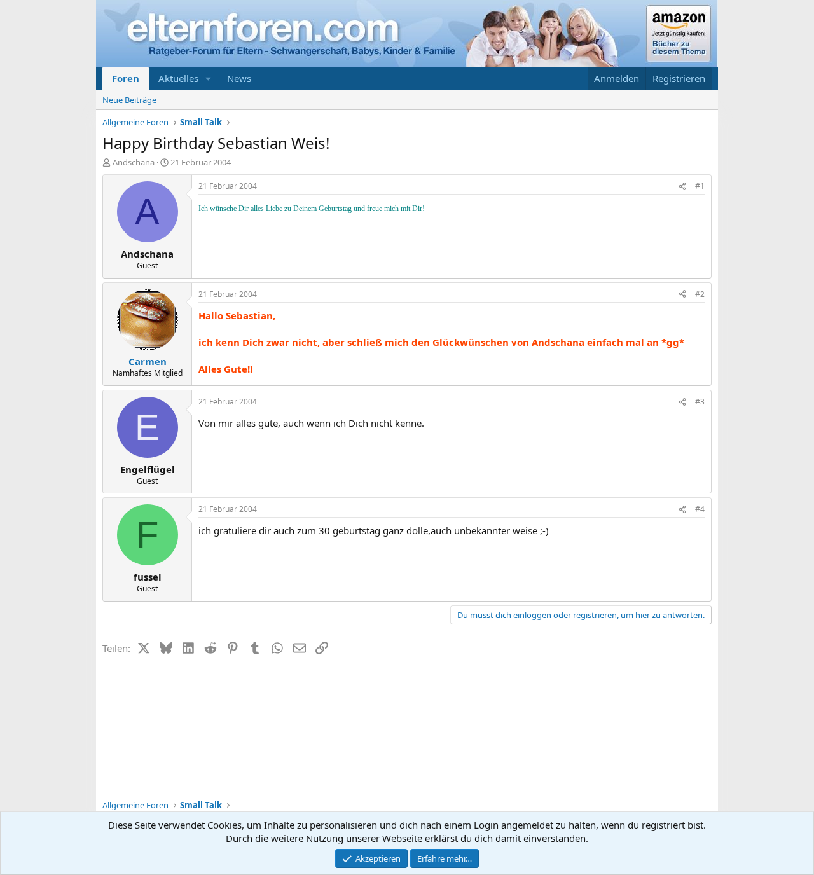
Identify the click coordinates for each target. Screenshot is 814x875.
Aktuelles (178, 78)
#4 (700, 509)
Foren (125, 78)
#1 (700, 186)
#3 (700, 401)
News (239, 78)
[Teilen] (682, 186)
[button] (208, 78)
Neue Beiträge (129, 100)
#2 (700, 294)
